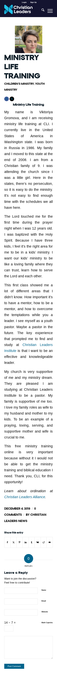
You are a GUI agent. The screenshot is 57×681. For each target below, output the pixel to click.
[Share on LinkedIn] (26, 542)
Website (44, 612)
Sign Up (33, 2)
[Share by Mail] (50, 542)
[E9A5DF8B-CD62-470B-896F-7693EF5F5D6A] (28, 39)
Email (43, 601)
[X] (12, 99)
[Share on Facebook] (7, 542)
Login (24, 2)
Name (43, 590)
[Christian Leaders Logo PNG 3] (23, 11)
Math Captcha (47, 622)
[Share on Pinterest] (19, 542)
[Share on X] (14, 542)
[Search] (41, 11)
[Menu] (48, 11)
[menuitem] (24, 2)
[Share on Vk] (38, 542)
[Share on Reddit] (44, 542)
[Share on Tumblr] (32, 542)
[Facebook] (6, 99)
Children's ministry (19, 83)
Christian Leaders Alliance (24, 497)
